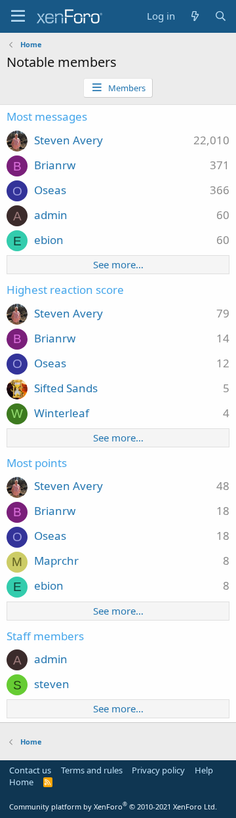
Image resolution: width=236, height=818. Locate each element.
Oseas (50, 189)
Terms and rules (92, 770)
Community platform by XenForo (113, 806)
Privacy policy (158, 770)
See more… (118, 264)
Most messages (47, 116)
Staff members (45, 636)
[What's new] (194, 16)
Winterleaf (61, 412)
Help (204, 770)
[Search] (220, 16)
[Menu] (18, 16)
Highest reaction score (65, 289)
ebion (49, 239)
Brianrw (54, 165)
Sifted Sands (66, 388)
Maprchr (56, 560)
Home (21, 782)
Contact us (30, 770)
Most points (37, 462)
